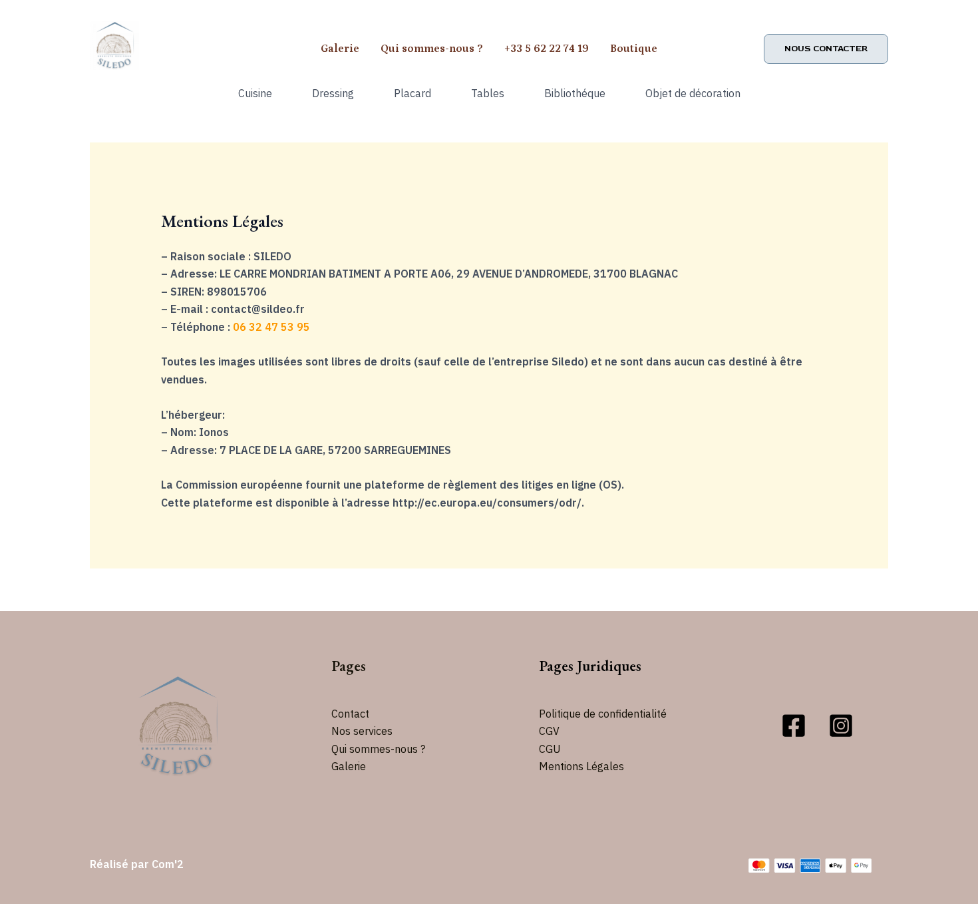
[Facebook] (793, 725)
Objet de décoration (692, 93)
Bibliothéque (574, 93)
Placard (412, 93)
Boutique (633, 49)
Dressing (333, 93)
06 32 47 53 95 (271, 327)
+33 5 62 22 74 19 (546, 49)
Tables (487, 93)
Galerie (340, 49)
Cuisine (255, 93)
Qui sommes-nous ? (432, 49)
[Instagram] (841, 725)
